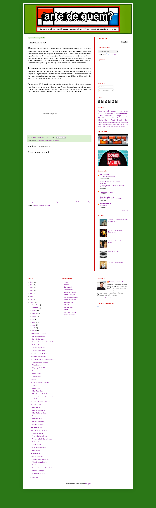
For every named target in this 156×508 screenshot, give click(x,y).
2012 (32, 291)
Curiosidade (40, 140)
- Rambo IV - (35, 465)
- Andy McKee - (36, 442)
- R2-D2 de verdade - (38, 336)
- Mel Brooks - (36, 345)
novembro (35, 308)
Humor (119, 111)
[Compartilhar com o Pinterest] (65, 137)
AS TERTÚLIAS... (106, 204)
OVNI (118, 126)
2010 (32, 296)
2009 (32, 299)
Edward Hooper (69, 294)
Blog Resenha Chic (107, 197)
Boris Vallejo (68, 287)
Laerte (66, 310)
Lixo (114, 124)
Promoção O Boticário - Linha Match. (111, 199)
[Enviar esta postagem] (53, 137)
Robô (126, 122)
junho (34, 322)
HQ (99, 118)
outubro (34, 310)
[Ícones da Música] (113, 165)
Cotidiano (121, 114)
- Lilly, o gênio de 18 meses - (41, 368)
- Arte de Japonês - (37, 427)
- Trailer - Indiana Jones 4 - (40, 401)
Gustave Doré (69, 307)
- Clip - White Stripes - (38, 410)
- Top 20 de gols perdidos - (40, 362)
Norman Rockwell (70, 312)
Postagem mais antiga (83, 202)
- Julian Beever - (36, 445)
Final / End (103, 205)
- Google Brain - (36, 416)
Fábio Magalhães (70, 299)
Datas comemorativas (105, 124)
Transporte (120, 124)
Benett (66, 284)
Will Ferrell (105, 126)
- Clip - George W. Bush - (39, 394)
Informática (48, 140)
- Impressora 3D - (37, 419)
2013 (32, 288)
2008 (32, 302)
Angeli (66, 282)
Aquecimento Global (118, 122)
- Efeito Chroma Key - (38, 421)
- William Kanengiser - (38, 471)
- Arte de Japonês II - (38, 424)
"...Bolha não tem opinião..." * (109, 176)
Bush (126, 120)
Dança (105, 122)
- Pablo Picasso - (37, 456)
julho (33, 319)
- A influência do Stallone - (40, 459)
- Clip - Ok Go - (36, 407)
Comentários (104, 90)
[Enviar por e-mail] (57, 137)
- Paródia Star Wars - (38, 339)
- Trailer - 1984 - (36, 404)
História (109, 122)
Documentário (113, 126)
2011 (32, 293)
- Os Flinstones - (36, 371)
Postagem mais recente (36, 202)
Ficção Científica (117, 120)
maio (33, 325)
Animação (125, 116)
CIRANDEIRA (104, 175)
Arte (126, 114)
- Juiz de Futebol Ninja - (39, 356)
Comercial (108, 116)
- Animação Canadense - (39, 436)
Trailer (125, 111)
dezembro (35, 305)
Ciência (100, 120)
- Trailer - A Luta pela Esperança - (115, 231)
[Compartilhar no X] (61, 137)
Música (100, 114)
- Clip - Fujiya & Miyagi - (39, 413)
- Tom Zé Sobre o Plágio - (40, 382)
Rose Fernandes (69, 315)
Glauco (66, 305)
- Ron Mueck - (36, 450)
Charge (106, 120)
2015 (32, 282)
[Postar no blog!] (59, 137)
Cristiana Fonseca (70, 292)
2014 (32, 285)
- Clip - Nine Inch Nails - (39, 333)
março (34, 331)
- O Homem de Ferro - (38, 473)
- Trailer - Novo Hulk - (38, 350)
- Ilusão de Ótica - (114, 251)
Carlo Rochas (68, 289)
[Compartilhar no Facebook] (63, 137)
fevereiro (35, 477)
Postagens (104, 87)
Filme (113, 111)
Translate (113, 54)
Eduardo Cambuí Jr (116, 282)
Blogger (87, 484)
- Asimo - (34, 379)
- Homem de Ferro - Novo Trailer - (42, 468)
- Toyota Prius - (36, 376)
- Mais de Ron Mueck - (39, 447)
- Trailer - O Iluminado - (116, 262)
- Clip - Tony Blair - (37, 391)
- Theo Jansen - (36, 365)
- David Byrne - (36, 388)
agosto (34, 316)
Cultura (100, 116)
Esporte (100, 122)
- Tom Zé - (34, 385)
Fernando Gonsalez (71, 297)
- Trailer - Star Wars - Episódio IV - (42, 342)
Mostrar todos (124, 210)
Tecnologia (55, 140)
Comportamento (110, 114)
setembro (35, 313)
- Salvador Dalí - (36, 453)
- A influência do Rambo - (39, 462)
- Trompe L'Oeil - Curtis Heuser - (42, 439)
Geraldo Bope (69, 302)
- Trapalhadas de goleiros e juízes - (43, 359)
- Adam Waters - (36, 373)
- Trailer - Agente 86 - (38, 348)
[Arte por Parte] (113, 145)
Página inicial (60, 202)
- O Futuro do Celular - (39, 430)
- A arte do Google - (37, 433)
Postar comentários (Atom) (42, 205)
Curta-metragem (122, 118)
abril (33, 328)
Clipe (103, 118)
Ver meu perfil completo (105, 298)
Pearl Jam (122, 126)
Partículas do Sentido (107, 192)
